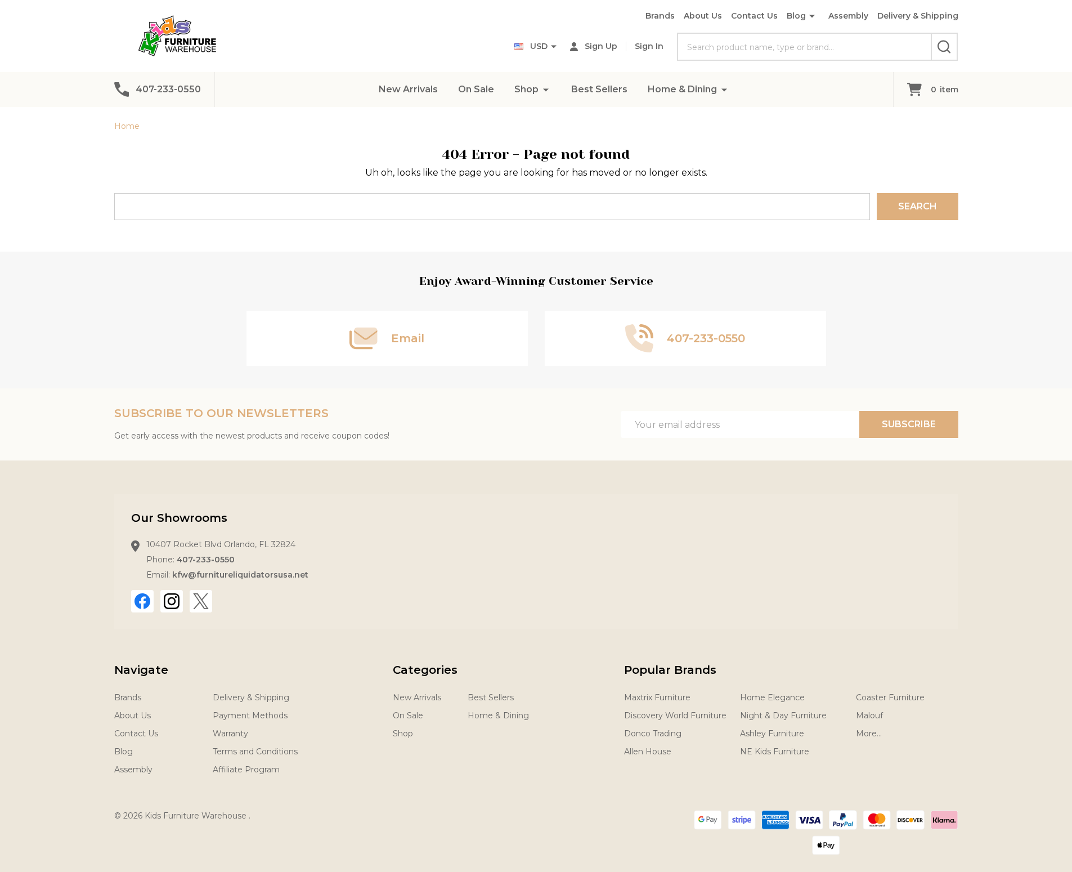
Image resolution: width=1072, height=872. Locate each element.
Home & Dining (682, 89)
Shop (526, 89)
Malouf (869, 715)
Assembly (848, 16)
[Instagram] (171, 601)
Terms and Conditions (255, 751)
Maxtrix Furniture (657, 697)
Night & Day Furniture (783, 715)
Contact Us (754, 16)
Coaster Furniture (890, 697)
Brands (660, 16)
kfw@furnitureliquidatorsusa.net (240, 575)
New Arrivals (408, 89)
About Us (703, 16)
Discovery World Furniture (675, 715)
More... (869, 733)
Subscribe (909, 424)
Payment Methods (250, 715)
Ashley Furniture (772, 733)
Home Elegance (772, 697)
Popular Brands (670, 670)
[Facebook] (142, 601)
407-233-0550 (206, 559)
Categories (425, 670)
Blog (796, 16)
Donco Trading (652, 733)
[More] (546, 89)
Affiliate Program (246, 769)
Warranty (230, 733)
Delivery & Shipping (917, 16)
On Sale (476, 89)
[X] (201, 601)
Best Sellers (599, 89)
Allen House (647, 751)
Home (127, 126)
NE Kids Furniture (774, 751)
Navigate (141, 670)
